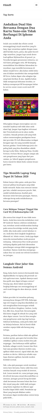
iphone (18, 407)
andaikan (32, 405)
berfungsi (6, 407)
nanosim (27, 407)
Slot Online (22, 405)
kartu (22, 407)
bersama (12, 407)
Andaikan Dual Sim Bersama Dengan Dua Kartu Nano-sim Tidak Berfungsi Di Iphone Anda (19, 31)
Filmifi (7, 5)
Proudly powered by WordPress (24, 412)
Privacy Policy (7, 412)
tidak (32, 407)
